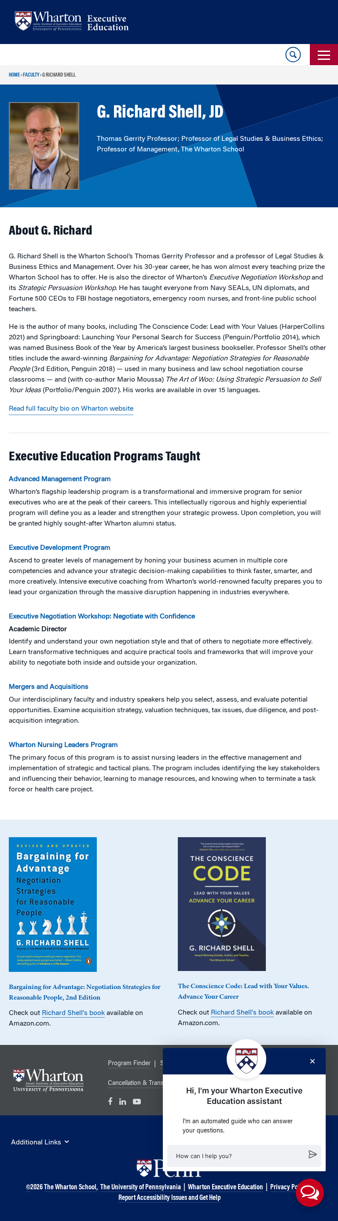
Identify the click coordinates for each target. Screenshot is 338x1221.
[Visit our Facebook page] (110, 1102)
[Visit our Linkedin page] (122, 1102)
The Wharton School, (71, 1187)
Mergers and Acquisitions (48, 687)
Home (14, 75)
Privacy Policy (289, 1187)
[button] (244, 1156)
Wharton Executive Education (225, 1187)
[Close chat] (312, 1061)
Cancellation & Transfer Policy (148, 1084)
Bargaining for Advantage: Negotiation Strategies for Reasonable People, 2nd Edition (84, 992)
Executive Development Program (59, 548)
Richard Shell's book (73, 1013)
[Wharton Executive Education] (76, 22)
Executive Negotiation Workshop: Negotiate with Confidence (102, 616)
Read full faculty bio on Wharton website (71, 408)
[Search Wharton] (293, 54)
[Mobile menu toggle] (324, 54)
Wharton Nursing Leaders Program (63, 745)
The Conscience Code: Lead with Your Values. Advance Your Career (243, 991)
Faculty (31, 75)
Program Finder (129, 1064)
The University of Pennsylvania (140, 1187)
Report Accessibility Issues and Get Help (169, 1198)
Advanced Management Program (60, 479)
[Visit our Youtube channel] (136, 1102)
